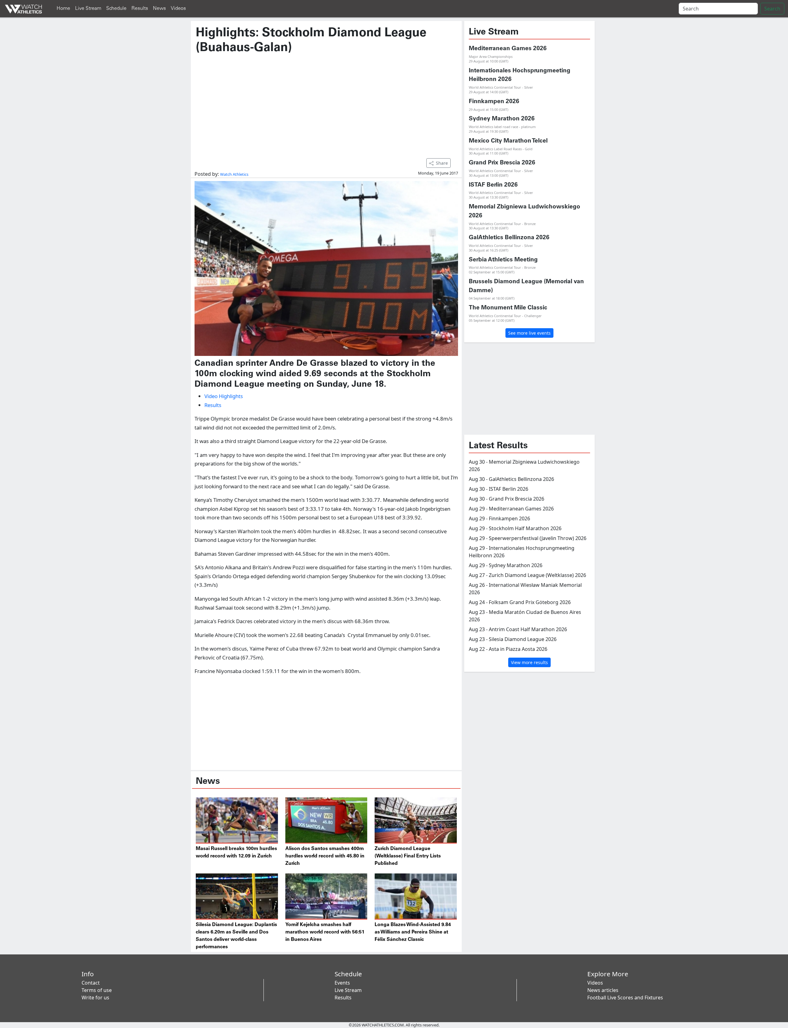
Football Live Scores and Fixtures (625, 997)
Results (139, 8)
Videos (178, 8)
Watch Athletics (234, 174)
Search (772, 8)
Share (442, 163)
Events (342, 982)
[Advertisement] (326, 103)
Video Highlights (223, 396)
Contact (91, 982)
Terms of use (97, 990)
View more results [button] (529, 662)
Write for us (95, 997)
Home (63, 8)
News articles (602, 990)
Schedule (116, 8)
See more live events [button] (529, 333)
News (159, 8)
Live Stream (88, 8)
